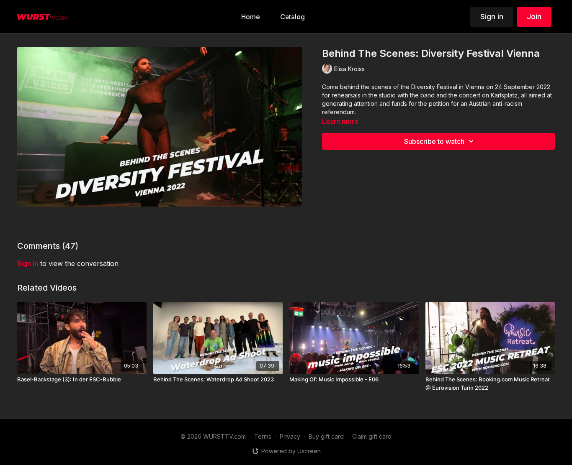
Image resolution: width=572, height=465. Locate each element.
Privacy (290, 436)
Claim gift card (372, 436)
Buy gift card (326, 436)
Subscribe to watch (434, 141)
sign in (27, 263)
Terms (262, 436)
